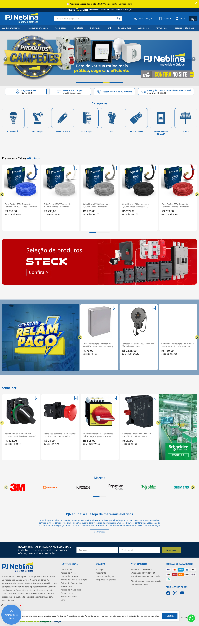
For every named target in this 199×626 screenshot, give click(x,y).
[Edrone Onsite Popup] (99, 313)
